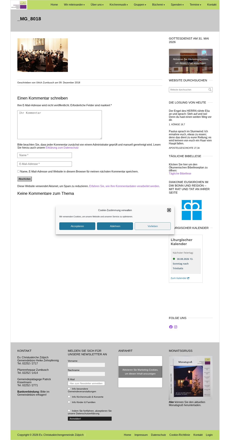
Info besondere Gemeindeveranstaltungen (82, 390)
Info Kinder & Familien (83, 402)
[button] (169, 210)
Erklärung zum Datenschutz (62, 147)
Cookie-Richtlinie (179, 434)
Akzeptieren (77, 226)
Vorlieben (153, 226)
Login (209, 434)
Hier (171, 402)
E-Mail (71, 379)
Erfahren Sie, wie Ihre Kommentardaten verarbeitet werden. (124, 186)
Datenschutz (158, 434)
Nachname (73, 370)
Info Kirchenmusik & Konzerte (87, 396)
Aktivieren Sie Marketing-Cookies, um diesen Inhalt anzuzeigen (191, 61)
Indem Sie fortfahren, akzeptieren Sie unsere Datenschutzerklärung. (90, 412)
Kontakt (211, 4)
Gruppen (139, 4)
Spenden (176, 4)
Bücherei (157, 4)
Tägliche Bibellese (180, 173)
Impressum (141, 434)
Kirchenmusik (118, 4)
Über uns (96, 4)
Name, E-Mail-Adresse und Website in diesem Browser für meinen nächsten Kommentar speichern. (79, 171)
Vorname (72, 360)
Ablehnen (115, 226)
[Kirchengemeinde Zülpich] (19, 8)
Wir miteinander (73, 4)
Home (54, 4)
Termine (194, 4)
